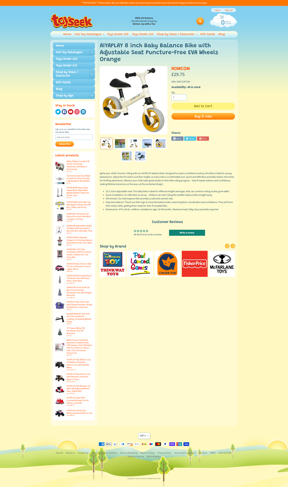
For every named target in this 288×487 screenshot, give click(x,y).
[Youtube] (70, 111)
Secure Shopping (128, 453)
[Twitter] (58, 111)
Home (67, 34)
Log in (217, 10)
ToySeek (143, 478)
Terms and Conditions (185, 453)
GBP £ (143, 435)
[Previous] (227, 246)
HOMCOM (180, 68)
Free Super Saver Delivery (104, 453)
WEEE (213, 453)
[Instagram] (77, 111)
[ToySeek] (71, 21)
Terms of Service (135, 456)
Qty (173, 92)
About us (70, 453)
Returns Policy (147, 453)
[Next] (233, 246)
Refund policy (154, 456)
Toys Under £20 (118, 34)
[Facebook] (64, 111)
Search (59, 453)
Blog (222, 34)
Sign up (229, 10)
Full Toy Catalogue (90, 35)
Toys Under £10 (142, 34)
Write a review (187, 232)
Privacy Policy (164, 453)
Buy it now (203, 116)
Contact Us (83, 453)
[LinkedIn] (83, 111)
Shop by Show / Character (177, 35)
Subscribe (64, 144)
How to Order (225, 453)
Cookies (203, 453)
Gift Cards (207, 34)
